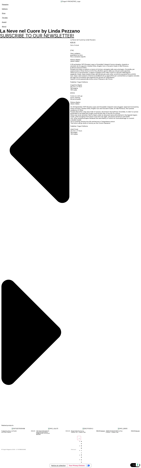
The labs (5, 18)
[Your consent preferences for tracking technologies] (137, 464)
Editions (5, 9)
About (4, 26)
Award (4, 22)
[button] (35, 151)
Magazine (5, 4)
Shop (3, 13)
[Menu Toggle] (79, 438)
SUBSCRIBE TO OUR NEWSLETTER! (37, 35)
